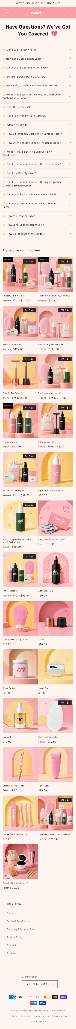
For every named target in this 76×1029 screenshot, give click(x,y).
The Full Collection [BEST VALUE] (54, 834)
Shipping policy (41, 1016)
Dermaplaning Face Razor (15, 834)
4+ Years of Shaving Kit (14, 490)
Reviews (11, 953)
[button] (7, 12)
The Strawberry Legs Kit (50, 393)
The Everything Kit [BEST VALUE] (54, 295)
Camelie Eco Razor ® (12, 393)
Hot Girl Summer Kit (12, 344)
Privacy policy (58, 1010)
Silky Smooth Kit (46, 442)
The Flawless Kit (10, 590)
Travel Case (43, 785)
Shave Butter (9, 688)
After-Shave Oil (45, 590)
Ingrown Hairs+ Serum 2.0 (50, 490)
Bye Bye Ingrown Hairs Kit (51, 344)
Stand (41, 639)
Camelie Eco (24, 1010)
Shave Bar (43, 688)
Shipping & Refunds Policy (22, 929)
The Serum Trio (10, 442)
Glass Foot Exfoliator (48, 737)
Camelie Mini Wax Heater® (15, 883)
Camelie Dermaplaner (13, 785)
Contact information (21, 1016)
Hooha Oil (7, 737)
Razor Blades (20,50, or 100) (51, 539)
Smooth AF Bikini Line (13, 295)
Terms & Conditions (18, 921)
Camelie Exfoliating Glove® (15, 639)
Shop (10, 913)
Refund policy (39, 1021)
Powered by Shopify (39, 1010)
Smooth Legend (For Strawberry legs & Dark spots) (18, 540)
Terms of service (59, 1016)
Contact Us (13, 945)
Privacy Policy (14, 937)
